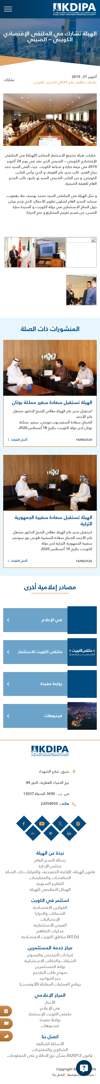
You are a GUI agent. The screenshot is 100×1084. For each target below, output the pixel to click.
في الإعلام (52, 620)
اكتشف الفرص (45, 82)
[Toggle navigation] (8, 9)
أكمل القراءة (19, 440)
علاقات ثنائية (87, 82)
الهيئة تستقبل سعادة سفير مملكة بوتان (52, 402)
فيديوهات (53, 716)
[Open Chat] (84, 1068)
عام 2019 (66, 82)
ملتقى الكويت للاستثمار (40, 652)
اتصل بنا (59, 1074)
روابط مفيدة (51, 684)
